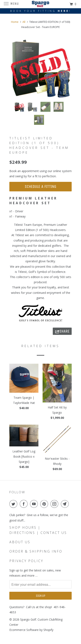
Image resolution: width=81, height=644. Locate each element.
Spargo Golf (28, 619)
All (23, 22)
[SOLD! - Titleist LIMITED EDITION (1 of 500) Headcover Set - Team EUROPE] (40, 67)
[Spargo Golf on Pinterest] (45, 504)
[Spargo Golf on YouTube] (34, 504)
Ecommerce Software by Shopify (31, 630)
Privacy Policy (26, 561)
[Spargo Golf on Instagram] (55, 504)
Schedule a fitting (40, 186)
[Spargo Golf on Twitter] (14, 504)
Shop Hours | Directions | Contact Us (38, 530)
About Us (19, 542)
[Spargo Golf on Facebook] (24, 504)
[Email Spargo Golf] (65, 504)
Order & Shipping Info (35, 551)
